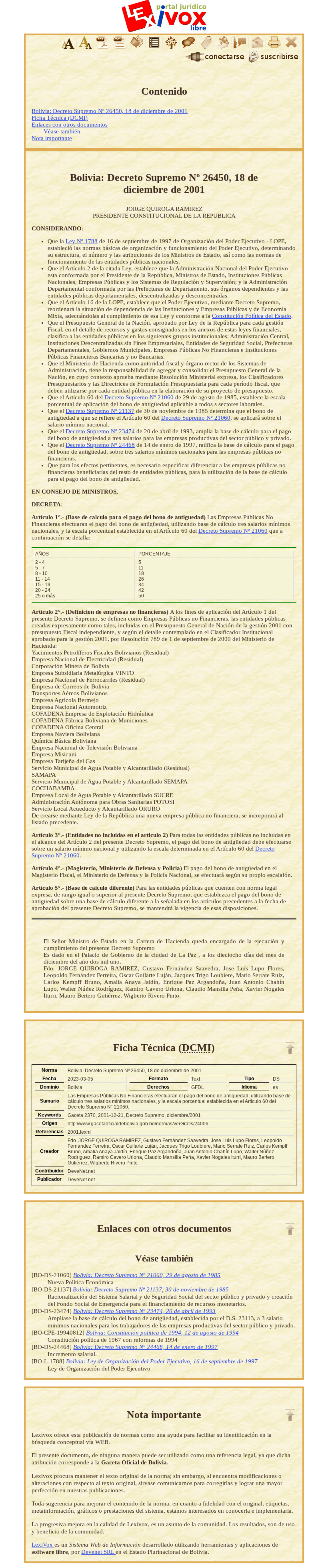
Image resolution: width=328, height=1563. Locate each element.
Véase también (62, 131)
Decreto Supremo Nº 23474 (100, 431)
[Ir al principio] (290, 1048)
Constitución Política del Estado (251, 316)
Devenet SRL (98, 1551)
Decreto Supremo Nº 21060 (139, 397)
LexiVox (43, 1544)
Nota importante (52, 138)
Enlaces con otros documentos (70, 124)
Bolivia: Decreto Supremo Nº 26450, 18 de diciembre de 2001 (110, 111)
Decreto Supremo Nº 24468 (100, 445)
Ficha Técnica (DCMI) (60, 118)
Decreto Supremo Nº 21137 (100, 411)
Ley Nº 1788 (82, 241)
